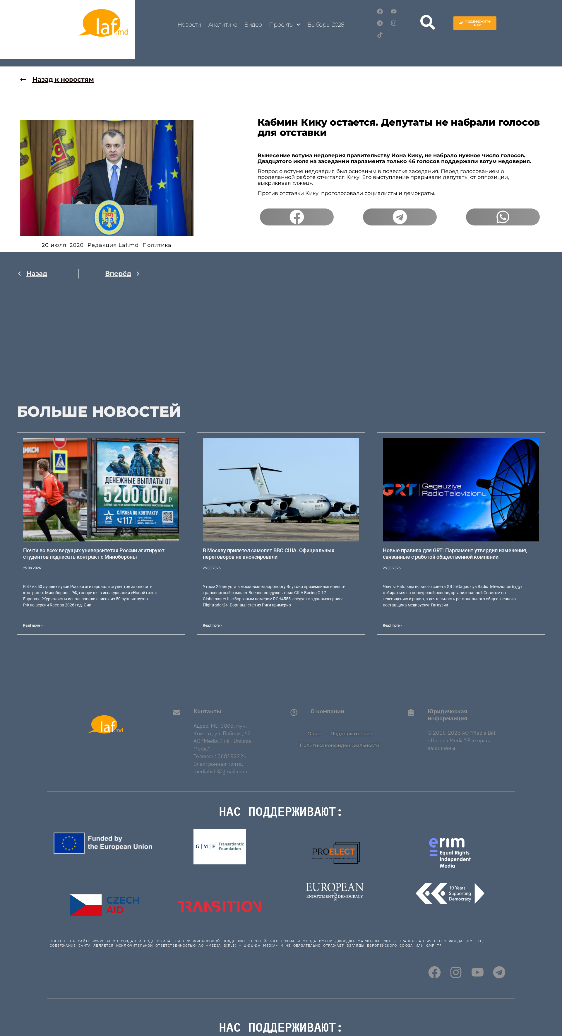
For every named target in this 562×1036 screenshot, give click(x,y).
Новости (189, 24)
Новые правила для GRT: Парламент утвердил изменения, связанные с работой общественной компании (455, 553)
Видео (253, 24)
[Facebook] (380, 11)
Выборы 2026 (325, 24)
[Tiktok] (380, 35)
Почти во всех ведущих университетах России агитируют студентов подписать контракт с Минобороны (94, 553)
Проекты (281, 24)
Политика (157, 245)
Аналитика (222, 24)
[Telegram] (380, 23)
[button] (297, 216)
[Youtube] (394, 11)
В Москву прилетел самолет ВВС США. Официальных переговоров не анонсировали (268, 553)
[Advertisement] (78, 345)
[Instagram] (394, 23)
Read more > (32, 625)
